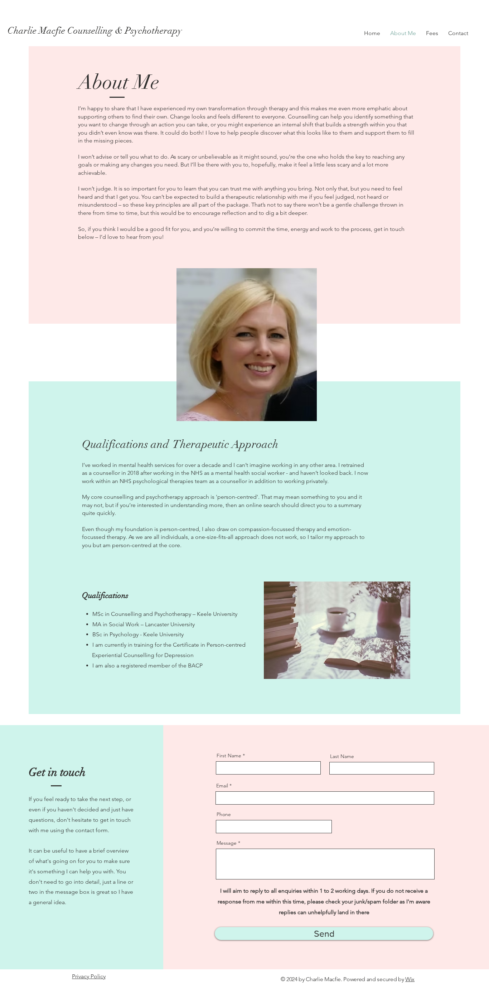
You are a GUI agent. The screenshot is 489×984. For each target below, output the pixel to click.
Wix (410, 979)
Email (222, 785)
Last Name (342, 756)
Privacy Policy (89, 976)
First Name (229, 755)
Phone (224, 814)
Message (227, 842)
